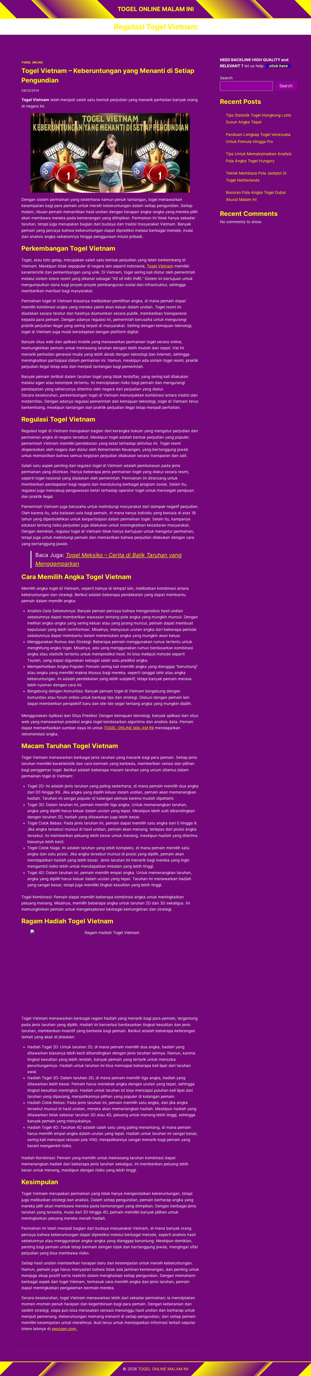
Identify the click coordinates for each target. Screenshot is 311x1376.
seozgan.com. (64, 1328)
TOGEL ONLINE (32, 62)
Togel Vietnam (160, 266)
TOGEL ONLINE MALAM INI (129, 728)
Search (226, 78)
